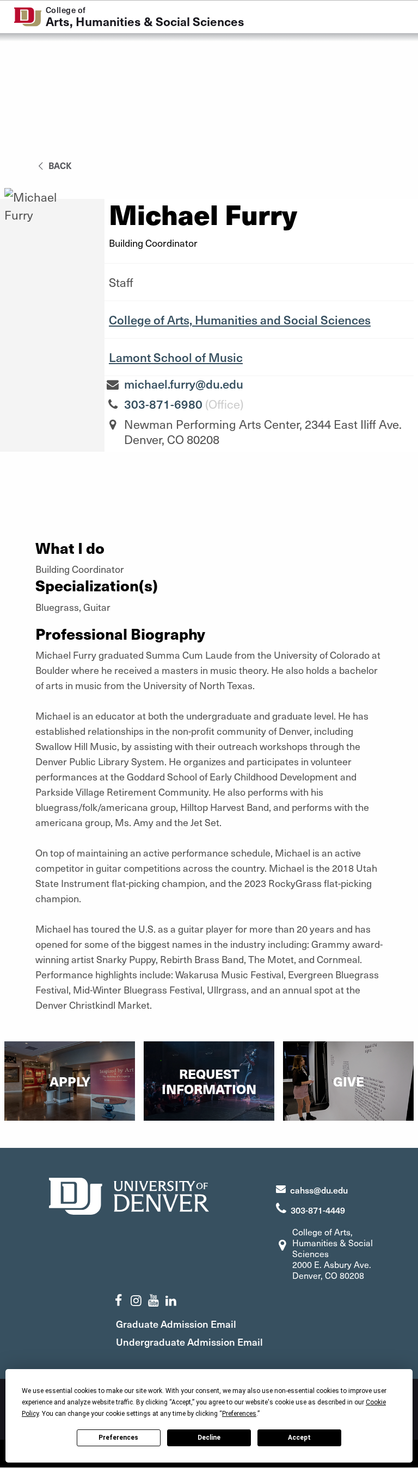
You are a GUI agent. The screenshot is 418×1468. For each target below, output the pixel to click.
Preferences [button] (239, 1413)
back (59, 165)
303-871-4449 (318, 1210)
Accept (299, 1437)
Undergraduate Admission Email (189, 1341)
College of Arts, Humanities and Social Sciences (240, 319)
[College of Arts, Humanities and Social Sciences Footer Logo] (129, 1195)
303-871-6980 (163, 404)
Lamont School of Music (176, 357)
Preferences (118, 1437)
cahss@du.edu (319, 1190)
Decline (209, 1437)
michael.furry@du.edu (183, 384)
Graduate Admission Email (176, 1323)
